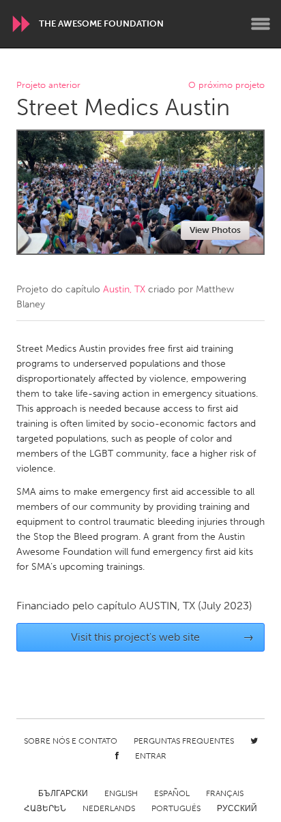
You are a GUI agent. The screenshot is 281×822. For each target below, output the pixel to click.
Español (172, 793)
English (121, 793)
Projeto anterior (48, 85)
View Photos (215, 230)
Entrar (150, 756)
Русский (237, 808)
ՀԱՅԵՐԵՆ (45, 808)
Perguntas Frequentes (184, 741)
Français (224, 793)
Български (63, 793)
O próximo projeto (226, 85)
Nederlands (109, 808)
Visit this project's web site (162, 636)
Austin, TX (124, 289)
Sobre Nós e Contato (70, 741)
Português (176, 808)
